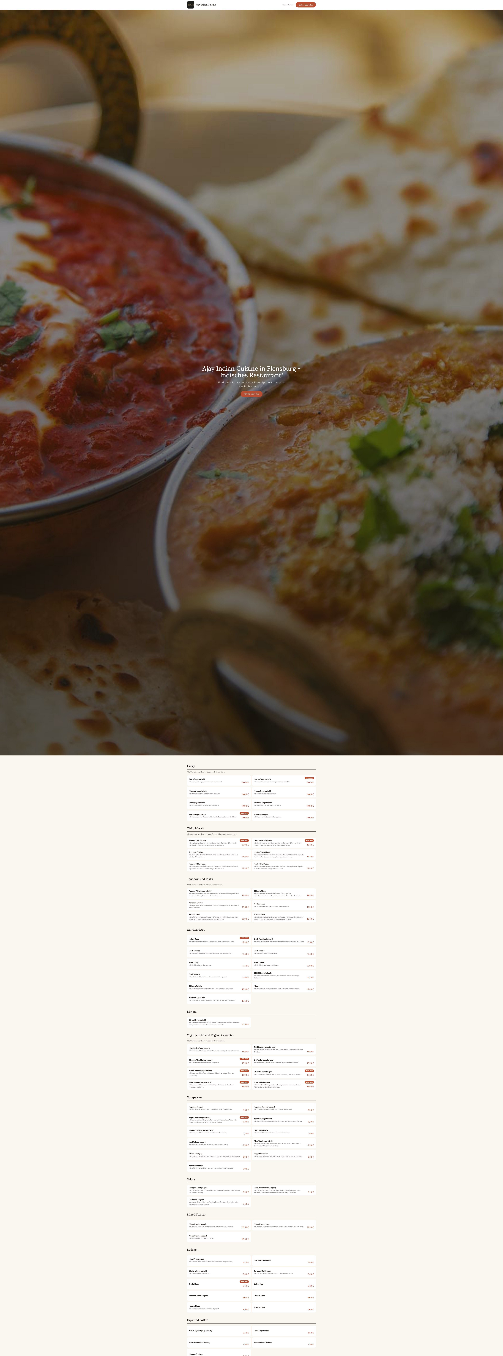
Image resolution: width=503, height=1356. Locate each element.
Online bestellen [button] (306, 5)
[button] (219, 780)
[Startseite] (190, 5)
